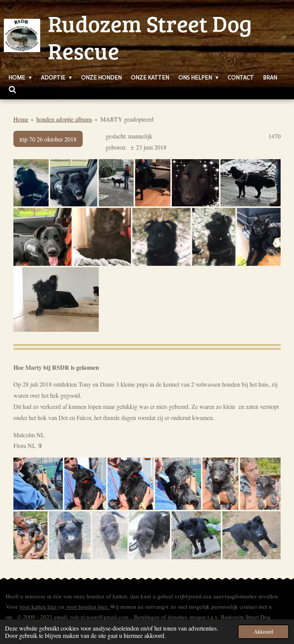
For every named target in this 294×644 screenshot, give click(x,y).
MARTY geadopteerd (127, 119)
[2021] (31, 182)
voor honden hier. (87, 606)
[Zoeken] (12, 90)
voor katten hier (39, 606)
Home (20, 119)
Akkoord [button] (263, 631)
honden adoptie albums (64, 119)
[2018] (214, 237)
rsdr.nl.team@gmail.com (99, 617)
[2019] (102, 237)
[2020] (42, 237)
